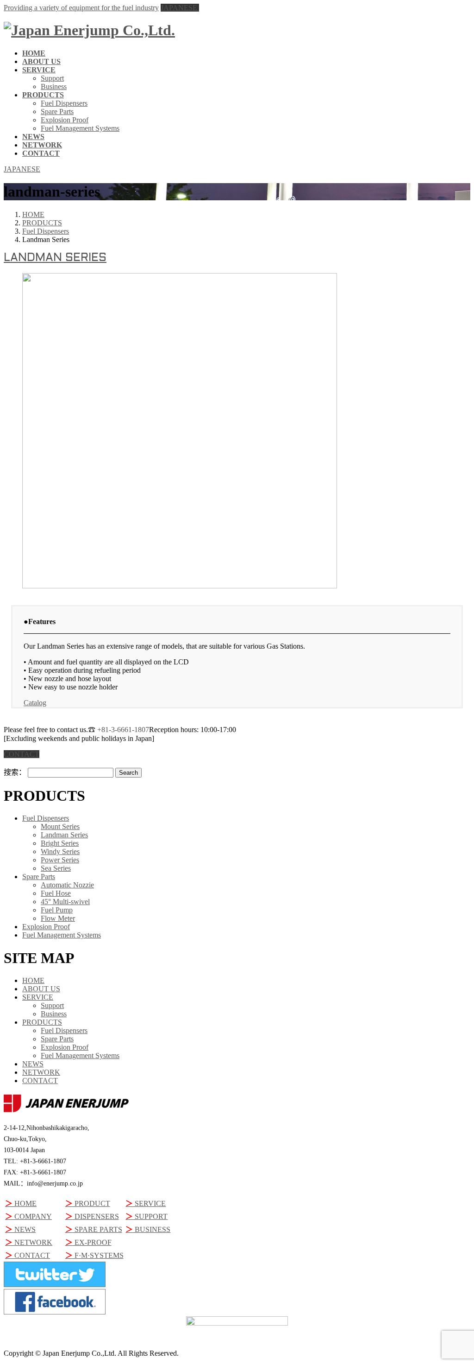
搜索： (15, 772)
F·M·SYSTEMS (94, 1255)
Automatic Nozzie (67, 885)
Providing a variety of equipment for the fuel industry (81, 8)
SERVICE (37, 997)
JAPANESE (180, 8)
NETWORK (41, 1072)
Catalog (35, 703)
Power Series (60, 860)
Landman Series (64, 835)
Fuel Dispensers (64, 103)
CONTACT (40, 1080)
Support (52, 78)
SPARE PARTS (93, 1229)
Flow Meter (58, 918)
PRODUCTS (42, 1022)
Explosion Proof (64, 120)
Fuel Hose (56, 893)
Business (54, 86)
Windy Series (60, 851)
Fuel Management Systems (80, 128)
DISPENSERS (92, 1216)
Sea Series (56, 868)
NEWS (33, 1064)
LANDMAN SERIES (55, 258)
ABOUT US (41, 989)
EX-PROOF (88, 1242)
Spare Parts (57, 111)
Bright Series (60, 843)
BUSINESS (147, 1229)
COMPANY (28, 1216)
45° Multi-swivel (65, 902)
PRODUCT (87, 1203)
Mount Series (60, 826)
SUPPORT (146, 1216)
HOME (33, 980)
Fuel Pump (57, 910)
